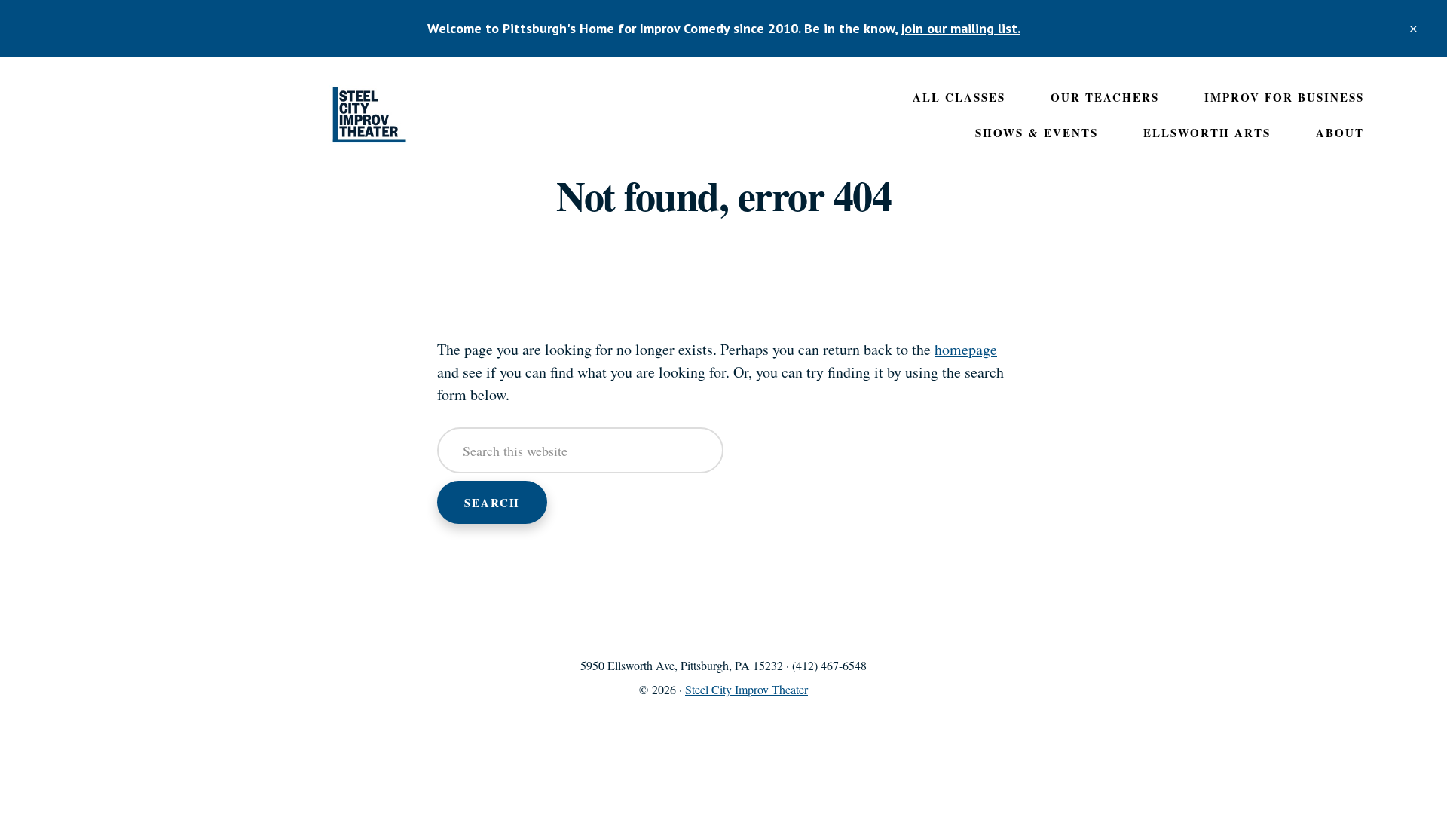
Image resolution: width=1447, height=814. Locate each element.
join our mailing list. (960, 28)
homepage (966, 349)
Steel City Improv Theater (369, 115)
